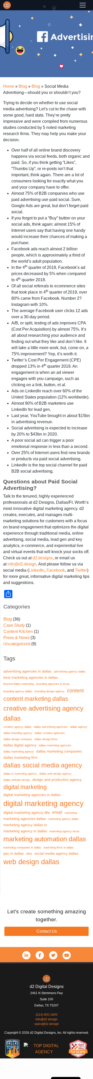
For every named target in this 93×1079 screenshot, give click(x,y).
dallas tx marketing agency (20, 773)
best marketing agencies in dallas (30, 677)
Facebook (56, 570)
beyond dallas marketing (18, 683)
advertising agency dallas (70, 671)
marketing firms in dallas (58, 847)
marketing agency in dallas (25, 831)
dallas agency (78, 726)
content (75, 690)
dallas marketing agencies (55, 745)
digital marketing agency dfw (26, 813)
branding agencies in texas (53, 683)
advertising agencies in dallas (27, 671)
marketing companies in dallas (22, 847)
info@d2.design (21, 564)
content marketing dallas (35, 698)
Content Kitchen (18, 631)
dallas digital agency (19, 745)
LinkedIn (36, 570)
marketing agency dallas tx (25, 825)
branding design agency (50, 691)
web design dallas (31, 862)
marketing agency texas (64, 831)
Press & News (16, 637)
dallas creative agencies (50, 733)
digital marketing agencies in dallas (31, 795)
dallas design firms (46, 739)
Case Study (14, 625)
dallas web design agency (55, 773)
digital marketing (25, 787)
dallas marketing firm (20, 757)
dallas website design (16, 779)
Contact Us (46, 931)
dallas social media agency (42, 765)
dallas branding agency (17, 733)
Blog (7, 619)
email (57, 812)
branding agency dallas (17, 691)
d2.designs (43, 558)
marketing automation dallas (44, 839)
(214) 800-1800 (47, 1014)
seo (29, 853)
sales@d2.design (46, 1024)
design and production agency (57, 780)
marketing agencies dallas (24, 819)
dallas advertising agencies (51, 726)
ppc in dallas (13, 853)
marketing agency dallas (63, 818)
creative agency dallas (17, 726)
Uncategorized (16, 644)
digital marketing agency (43, 803)
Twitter (81, 570)
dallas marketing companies (59, 751)
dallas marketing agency (18, 751)
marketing (71, 812)
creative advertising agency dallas (43, 713)
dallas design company (17, 739)
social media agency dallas (56, 853)
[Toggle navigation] (82, 5)
